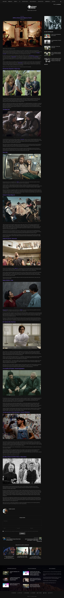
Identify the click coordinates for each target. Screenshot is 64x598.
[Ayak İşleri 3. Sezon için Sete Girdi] (47, 48)
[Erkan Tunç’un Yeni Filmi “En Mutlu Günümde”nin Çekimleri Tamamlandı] (26, 580)
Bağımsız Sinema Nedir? (47, 582)
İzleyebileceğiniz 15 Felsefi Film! (56, 41)
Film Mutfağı (40, 1)
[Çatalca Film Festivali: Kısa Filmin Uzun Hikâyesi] (6, 585)
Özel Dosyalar (33, 1)
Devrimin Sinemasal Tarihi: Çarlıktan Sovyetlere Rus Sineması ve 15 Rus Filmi (56, 59)
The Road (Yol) (6, 109)
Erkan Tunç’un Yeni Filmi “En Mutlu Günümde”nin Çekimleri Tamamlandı (35, 579)
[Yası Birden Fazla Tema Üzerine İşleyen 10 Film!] (22, 551)
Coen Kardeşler (35, 56)
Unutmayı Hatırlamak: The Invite (14, 572)
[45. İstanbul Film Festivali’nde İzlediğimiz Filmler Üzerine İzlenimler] (35, 551)
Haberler (10, 1)
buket (55, 580)
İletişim (53, 1)
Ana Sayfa (5, 1)
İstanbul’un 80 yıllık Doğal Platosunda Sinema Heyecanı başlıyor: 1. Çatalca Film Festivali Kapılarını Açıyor (35, 573)
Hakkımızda (47, 1)
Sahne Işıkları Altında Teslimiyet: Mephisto (50, 573)
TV (19, 1)
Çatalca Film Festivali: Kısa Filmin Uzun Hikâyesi (15, 584)
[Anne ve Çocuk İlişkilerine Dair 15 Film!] (47, 36)
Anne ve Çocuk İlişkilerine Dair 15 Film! (56, 35)
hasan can (54, 582)
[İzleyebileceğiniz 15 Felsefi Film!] (47, 42)
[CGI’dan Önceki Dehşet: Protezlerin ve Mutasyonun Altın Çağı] (9, 551)
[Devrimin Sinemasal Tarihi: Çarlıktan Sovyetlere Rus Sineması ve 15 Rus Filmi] (47, 60)
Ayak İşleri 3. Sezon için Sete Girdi (55, 47)
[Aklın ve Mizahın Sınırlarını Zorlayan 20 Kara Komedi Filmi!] (47, 54)
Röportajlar (25, 1)
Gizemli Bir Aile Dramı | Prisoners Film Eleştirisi (50, 571)
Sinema (15, 1)
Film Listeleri (22, 16)
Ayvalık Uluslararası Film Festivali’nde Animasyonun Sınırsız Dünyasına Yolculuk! (35, 585)
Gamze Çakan (12, 509)
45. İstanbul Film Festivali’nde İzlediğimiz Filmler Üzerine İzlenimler (35, 557)
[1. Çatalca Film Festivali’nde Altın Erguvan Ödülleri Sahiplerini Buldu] (6, 579)
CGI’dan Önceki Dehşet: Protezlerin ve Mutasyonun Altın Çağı (9, 557)
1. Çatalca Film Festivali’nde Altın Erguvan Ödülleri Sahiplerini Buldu (15, 579)
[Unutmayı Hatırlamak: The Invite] (6, 573)
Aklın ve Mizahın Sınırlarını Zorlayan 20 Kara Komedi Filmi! (56, 53)
